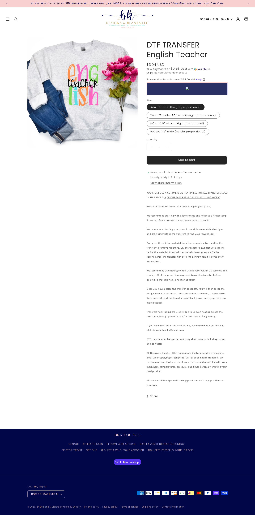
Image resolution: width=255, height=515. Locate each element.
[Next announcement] (248, 3)
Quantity (152, 139)
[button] (8, 19)
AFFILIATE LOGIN (93, 444)
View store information (166, 183)
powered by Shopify (70, 506)
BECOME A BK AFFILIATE (121, 444)
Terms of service (129, 506)
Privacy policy (109, 506)
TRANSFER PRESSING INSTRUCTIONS (170, 450)
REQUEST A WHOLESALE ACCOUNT (122, 450)
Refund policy (91, 506)
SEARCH (74, 444)
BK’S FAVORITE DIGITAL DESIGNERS (162, 444)
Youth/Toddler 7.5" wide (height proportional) (183, 115)
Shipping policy (150, 506)
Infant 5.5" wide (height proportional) (177, 123)
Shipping (152, 72)
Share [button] (154, 396)
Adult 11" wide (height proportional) (175, 107)
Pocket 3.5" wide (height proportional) (177, 131)
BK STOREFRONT (72, 450)
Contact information (173, 506)
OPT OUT (91, 450)
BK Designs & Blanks (48, 506)
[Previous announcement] (7, 3)
